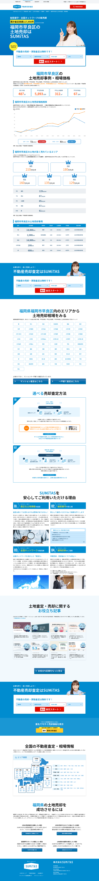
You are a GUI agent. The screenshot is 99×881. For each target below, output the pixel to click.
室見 (22, 191)
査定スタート (52, 290)
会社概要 (40, 873)
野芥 (80, 354)
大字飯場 (31, 329)
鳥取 (28, 773)
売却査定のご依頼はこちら (32, 833)
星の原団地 (68, 359)
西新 (56, 354)
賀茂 (43, 344)
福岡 (17, 771)
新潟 (34, 769)
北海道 (36, 760)
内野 (19, 329)
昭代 (19, 349)
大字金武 (31, 334)
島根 (25, 773)
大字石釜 (43, 329)
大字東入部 (80, 339)
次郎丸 (68, 349)
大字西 (31, 339)
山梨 (34, 767)
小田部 (22, 201)
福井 (37, 771)
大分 (17, 775)
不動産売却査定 (79, 6)
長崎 (17, 773)
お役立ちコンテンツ (67, 850)
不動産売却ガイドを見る (19, 618)
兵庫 (32, 787)
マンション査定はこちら (31, 381)
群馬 (47, 785)
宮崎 (20, 775)
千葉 (46, 782)
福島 (49, 772)
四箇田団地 (80, 344)
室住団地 (31, 364)
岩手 (49, 769)
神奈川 (49, 780)
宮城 (49, 770)
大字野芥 (68, 339)
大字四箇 (68, 334)
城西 (30, 166)
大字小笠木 (18, 334)
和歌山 (32, 790)
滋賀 (32, 788)
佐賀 (20, 771)
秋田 (46, 770)
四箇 (43, 349)
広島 (28, 771)
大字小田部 (43, 334)
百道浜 (68, 364)
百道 (68, 166)
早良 (68, 344)
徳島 (21, 790)
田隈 (31, 354)
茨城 (46, 784)
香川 (24, 788)
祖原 (80, 349)
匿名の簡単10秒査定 (67, 833)
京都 (29, 788)
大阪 (29, 787)
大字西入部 (55, 339)
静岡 (41, 786)
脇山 (19, 369)
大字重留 (80, 334)
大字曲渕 (18, 344)
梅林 (80, 324)
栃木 (49, 784)
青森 (46, 769)
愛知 (37, 786)
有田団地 (56, 324)
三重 (41, 788)
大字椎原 (56, 334)
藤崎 (56, 359)
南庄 (74, 179)
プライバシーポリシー (39, 875)
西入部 (68, 354)
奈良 (28, 790)
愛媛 (21, 788)
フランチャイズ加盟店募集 (24, 875)
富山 (37, 769)
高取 (19, 354)
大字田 (18, 339)
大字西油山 (43, 339)
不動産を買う (18, 1)
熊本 (20, 773)
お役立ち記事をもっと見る (50, 670)
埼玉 (49, 782)
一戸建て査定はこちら (69, 381)
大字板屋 (56, 329)
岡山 (25, 771)
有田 (22, 206)
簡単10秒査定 (50, 730)
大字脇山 (31, 344)
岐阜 (37, 788)
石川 (34, 771)
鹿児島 (17, 777)
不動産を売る (28, 1)
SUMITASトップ (23, 873)
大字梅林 (80, 329)
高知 (24, 790)
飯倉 (68, 324)
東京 (45, 780)
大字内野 (68, 329)
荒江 (22, 196)
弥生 (24, 179)
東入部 (43, 359)
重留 (31, 349)
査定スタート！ (52, 61)
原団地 (31, 359)
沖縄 (21, 777)
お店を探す (37, 1)
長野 (37, 767)
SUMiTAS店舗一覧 (32, 850)
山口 (27, 775)
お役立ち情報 (46, 1)
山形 (46, 772)
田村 (43, 354)
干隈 (80, 359)
